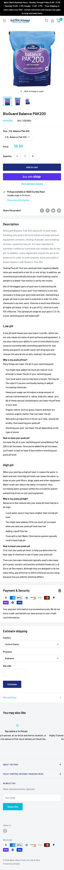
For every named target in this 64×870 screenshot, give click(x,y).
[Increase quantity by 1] (33, 156)
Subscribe (12, 806)
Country (7, 637)
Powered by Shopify (11, 864)
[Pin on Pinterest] (48, 210)
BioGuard (8, 120)
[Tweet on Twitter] (53, 210)
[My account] (52, 20)
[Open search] (46, 20)
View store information (18, 200)
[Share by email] (59, 210)
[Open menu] (4, 21)
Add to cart (32, 167)
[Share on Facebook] (42, 210)
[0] (58, 20)
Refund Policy (9, 697)
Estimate (12, 684)
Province (7, 651)
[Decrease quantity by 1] (17, 156)
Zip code (7, 665)
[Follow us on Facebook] (5, 831)
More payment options (32, 183)
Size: (16, 131)
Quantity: (7, 156)
